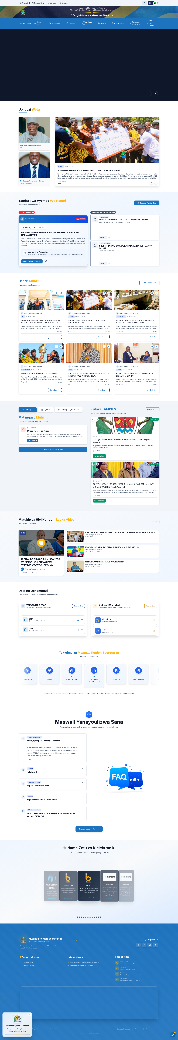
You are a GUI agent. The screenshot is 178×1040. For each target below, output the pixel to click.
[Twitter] (155, 950)
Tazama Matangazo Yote (53, 455)
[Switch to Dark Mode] (144, 3)
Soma (102, 243)
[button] (52, 754)
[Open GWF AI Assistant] (173, 1035)
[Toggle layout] (29, 1015)
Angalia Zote (151, 415)
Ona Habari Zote (149, 288)
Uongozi (53, 3)
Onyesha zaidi (32, 765)
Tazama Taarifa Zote (148, 209)
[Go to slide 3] (28, 101)
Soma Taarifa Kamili (30, 267)
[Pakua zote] (78, 625)
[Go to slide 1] (21, 101)
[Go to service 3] (81, 922)
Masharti (138, 1034)
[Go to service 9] (94, 922)
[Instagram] (144, 950)
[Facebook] (138, 950)
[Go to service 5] (86, 922)
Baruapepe (65, 3)
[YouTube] (150, 950)
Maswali (25, 3)
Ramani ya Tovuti (152, 1034)
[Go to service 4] (83, 922)
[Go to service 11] (98, 922)
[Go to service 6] (88, 922)
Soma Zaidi (59, 187)
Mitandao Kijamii (38, 3)
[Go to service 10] (96, 922)
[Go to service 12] (100, 922)
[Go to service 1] (77, 922)
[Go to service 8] (92, 922)
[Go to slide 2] (24, 101)
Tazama (34, 446)
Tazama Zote (78, 612)
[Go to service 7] (90, 922)
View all (154, 527)
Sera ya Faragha (123, 1035)
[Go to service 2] (79, 922)
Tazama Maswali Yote (87, 835)
